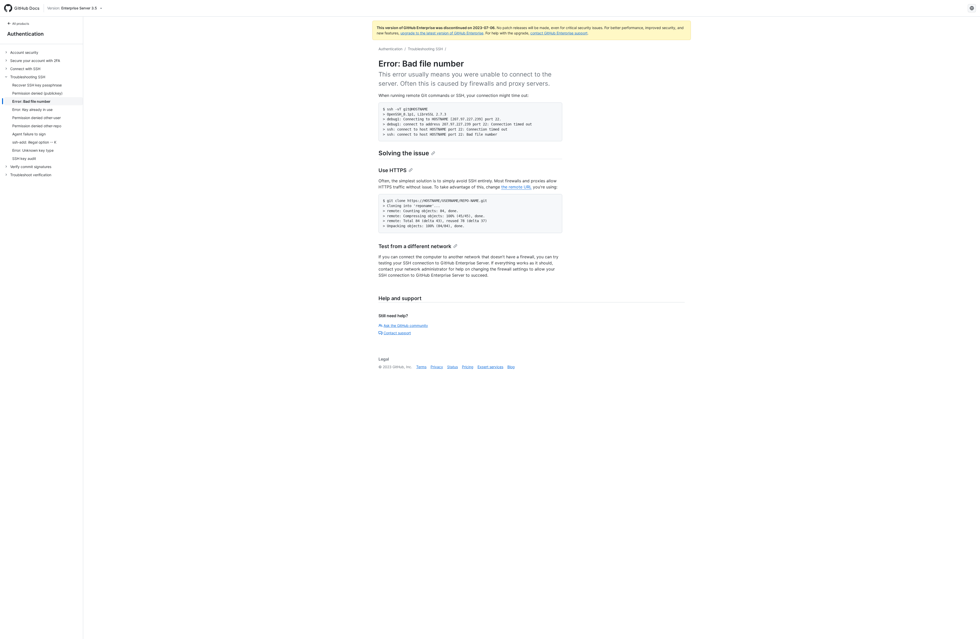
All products (20, 23)
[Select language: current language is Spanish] (972, 8)
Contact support (397, 333)
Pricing (467, 367)
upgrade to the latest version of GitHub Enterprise (441, 33)
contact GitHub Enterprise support (558, 33)
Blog (511, 367)
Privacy (437, 367)
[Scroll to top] (969, 628)
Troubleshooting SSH (425, 49)
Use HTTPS (392, 170)
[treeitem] (43, 52)
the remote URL (516, 186)
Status (452, 367)
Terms (421, 367)
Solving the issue (403, 153)
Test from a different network (414, 246)
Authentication (25, 34)
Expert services (490, 367)
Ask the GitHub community (406, 325)
